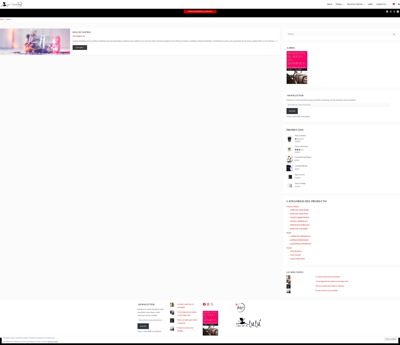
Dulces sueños (82, 32)
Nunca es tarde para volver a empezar (330, 286)
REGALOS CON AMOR (299, 229)
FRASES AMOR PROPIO (299, 217)
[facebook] (387, 12)
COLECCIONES (292, 207)
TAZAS (289, 248)
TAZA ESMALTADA (297, 259)
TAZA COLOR (295, 255)
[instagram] (391, 12)
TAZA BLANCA (296, 251)
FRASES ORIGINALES (299, 221)
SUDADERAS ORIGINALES (300, 244)
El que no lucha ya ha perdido (327, 290)
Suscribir (292, 111)
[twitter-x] (394, 12)
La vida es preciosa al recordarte (328, 277)
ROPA (288, 233)
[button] (343, 4)
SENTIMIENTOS (79, 36)
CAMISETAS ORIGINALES (300, 236)
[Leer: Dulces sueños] (35, 41)
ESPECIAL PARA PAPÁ (299, 214)
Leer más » (80, 46)
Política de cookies (52, 341)
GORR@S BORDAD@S (299, 240)
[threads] (398, 12)
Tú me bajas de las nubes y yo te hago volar (332, 281)
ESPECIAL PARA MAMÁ (299, 210)
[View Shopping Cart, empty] (393, 4)
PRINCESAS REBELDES (300, 225)
